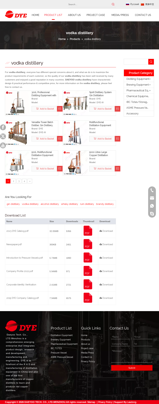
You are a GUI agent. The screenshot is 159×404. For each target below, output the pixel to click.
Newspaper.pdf (14, 244)
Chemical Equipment (138, 96)
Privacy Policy (88, 361)
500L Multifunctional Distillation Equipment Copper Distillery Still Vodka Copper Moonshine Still (45, 154)
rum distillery (87, 204)
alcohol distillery (50, 204)
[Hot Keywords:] (113, 4)
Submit (131, 368)
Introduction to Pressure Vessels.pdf (24, 258)
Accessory (132, 113)
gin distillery (13, 204)
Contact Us (86, 357)
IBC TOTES (56, 348)
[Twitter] (3, 136)
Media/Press (87, 352)
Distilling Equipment (137, 78)
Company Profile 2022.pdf (19, 271)
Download (107, 231)
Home (84, 335)
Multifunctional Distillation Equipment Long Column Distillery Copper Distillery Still (101, 124)
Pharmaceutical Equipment (140, 90)
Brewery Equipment (61, 339)
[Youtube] (3, 145)
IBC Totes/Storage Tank (140, 102)
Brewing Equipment (137, 84)
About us (85, 344)
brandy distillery (105, 204)
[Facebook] (3, 127)
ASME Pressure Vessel (139, 107)
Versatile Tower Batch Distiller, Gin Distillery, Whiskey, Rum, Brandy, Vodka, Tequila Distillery (43, 124)
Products (85, 339)
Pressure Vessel (59, 352)
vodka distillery (30, 204)
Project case (87, 348)
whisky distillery (69, 204)
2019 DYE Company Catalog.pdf (22, 298)
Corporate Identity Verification (21, 284)
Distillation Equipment (62, 335)
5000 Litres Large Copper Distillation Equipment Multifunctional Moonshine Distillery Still (99, 154)
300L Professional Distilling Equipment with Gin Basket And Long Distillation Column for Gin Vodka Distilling (45, 94)
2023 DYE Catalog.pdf (17, 231)
